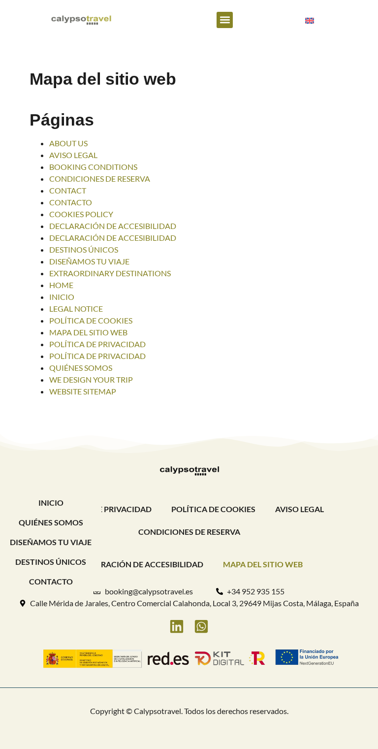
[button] (225, 20)
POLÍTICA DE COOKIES (90, 320)
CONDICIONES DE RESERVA (99, 178)
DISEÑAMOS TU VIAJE (89, 261)
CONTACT (67, 190)
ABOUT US (68, 143)
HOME (61, 285)
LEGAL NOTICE (76, 308)
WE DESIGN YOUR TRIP (91, 379)
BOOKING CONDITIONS (93, 166)
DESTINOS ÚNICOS (83, 249)
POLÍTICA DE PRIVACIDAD (97, 344)
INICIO (61, 296)
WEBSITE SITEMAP (82, 391)
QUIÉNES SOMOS (80, 367)
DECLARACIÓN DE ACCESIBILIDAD (112, 225)
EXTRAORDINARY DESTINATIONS (110, 273)
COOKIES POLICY (81, 214)
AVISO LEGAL (73, 155)
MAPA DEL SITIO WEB (88, 332)
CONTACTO (70, 202)
